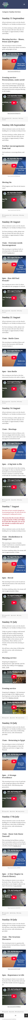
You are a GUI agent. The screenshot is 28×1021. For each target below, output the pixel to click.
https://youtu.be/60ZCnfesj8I (14, 969)
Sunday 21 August (11, 317)
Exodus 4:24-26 (15, 546)
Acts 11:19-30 (17, 886)
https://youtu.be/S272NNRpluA (14, 1006)
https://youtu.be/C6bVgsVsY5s (14, 113)
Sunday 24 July (9, 723)
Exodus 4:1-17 (17, 846)
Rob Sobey (16, 215)
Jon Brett (16, 118)
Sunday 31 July (9, 622)
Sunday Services (20, 717)
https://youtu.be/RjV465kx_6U (14, 71)
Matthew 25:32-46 (13, 698)
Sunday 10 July (9, 919)
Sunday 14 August (11, 408)
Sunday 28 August (11, 221)
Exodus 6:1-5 (10, 253)
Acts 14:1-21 (21, 83)
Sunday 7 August (10, 506)
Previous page (2, 1015)
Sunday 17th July (10, 816)
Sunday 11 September (13, 18)
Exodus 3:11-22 (6, 947)
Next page (26, 1015)
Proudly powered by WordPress (9, 1019)
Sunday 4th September (13, 125)
